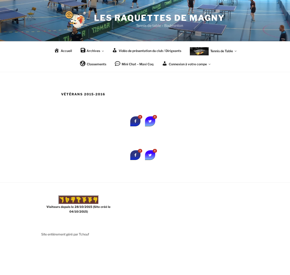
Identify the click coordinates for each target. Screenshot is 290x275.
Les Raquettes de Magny (159, 18)
